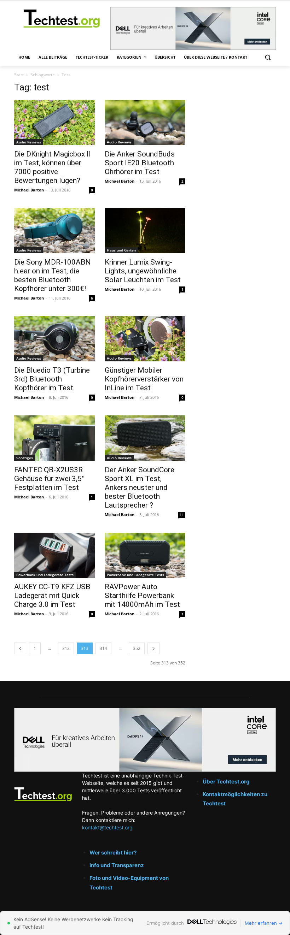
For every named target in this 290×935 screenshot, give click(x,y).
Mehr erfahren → (264, 923)
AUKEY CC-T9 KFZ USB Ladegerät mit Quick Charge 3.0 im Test (52, 595)
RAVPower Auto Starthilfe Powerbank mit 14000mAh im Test (142, 595)
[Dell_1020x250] (145, 740)
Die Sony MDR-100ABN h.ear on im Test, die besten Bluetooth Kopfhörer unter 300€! (52, 275)
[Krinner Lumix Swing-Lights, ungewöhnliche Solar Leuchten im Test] (145, 230)
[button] (267, 57)
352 (136, 648)
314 (103, 648)
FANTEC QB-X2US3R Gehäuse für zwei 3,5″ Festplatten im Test (49, 479)
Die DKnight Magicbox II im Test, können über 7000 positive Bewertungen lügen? (52, 167)
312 (66, 648)
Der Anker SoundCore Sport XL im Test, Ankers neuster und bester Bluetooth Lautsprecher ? (139, 487)
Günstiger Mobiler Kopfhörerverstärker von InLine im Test (144, 379)
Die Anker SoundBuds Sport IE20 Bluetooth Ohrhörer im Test (140, 163)
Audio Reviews (28, 142)
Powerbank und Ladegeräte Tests (45, 574)
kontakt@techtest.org (107, 827)
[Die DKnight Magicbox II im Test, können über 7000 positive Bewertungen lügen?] (54, 122)
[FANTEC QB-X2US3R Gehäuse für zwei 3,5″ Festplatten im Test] (54, 438)
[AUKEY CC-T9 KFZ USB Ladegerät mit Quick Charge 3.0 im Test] (54, 555)
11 (182, 514)
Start (19, 75)
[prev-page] (20, 648)
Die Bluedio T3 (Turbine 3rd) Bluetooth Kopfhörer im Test (52, 379)
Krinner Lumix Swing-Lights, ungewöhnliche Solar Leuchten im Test (143, 271)
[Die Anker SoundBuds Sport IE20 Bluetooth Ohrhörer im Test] (145, 122)
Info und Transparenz (116, 865)
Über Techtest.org (226, 781)
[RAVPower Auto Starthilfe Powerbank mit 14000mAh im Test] (145, 555)
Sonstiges (24, 457)
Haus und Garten (121, 250)
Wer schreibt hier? (113, 852)
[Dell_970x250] (193, 28)
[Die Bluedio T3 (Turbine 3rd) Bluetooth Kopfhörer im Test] (54, 338)
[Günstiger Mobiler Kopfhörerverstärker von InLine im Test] (145, 338)
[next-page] (153, 648)
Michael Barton (29, 190)
